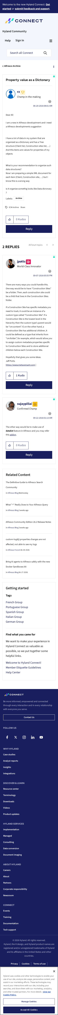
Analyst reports (10, 761)
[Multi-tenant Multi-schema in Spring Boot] (53, 245)
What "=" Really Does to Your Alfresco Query (27, 504)
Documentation (11, 923)
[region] (29, 991)
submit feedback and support (32, 8)
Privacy (14, 963)
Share (22, 207)
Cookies (25, 963)
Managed (7, 836)
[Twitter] (15, 737)
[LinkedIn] (33, 737)
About (6, 876)
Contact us (29, 717)
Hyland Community (14, 31)
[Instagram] (24, 737)
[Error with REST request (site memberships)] (47, 245)
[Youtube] (41, 737)
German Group (15, 622)
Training (7, 917)
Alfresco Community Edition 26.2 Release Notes (28, 522)
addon (13, 434)
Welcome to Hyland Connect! (23, 663)
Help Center (13, 672)
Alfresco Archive (12, 66)
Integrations (9, 773)
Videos (6, 808)
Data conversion (11, 848)
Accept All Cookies (28, 1009)
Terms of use (39, 963)
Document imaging (12, 854)
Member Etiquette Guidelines (23, 668)
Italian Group (14, 617)
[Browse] (51, 41)
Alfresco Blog (13, 493)
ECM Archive (14, 207)
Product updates (11, 814)
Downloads (8, 801)
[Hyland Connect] (23, 20)
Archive (19, 198)
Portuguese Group (17, 607)
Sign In (19, 40)
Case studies (9, 754)
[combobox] (29, 53)
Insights (7, 767)
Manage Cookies (29, 1001)
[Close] (54, 971)
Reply (29, 229)
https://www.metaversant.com (20, 365)
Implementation (11, 829)
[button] (10, 219)
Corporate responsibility (15, 889)
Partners (7, 882)
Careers (6, 870)
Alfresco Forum (14, 550)
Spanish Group (15, 612)
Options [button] (53, 66)
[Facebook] (7, 737)
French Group (14, 602)
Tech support (9, 929)
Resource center (11, 789)
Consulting (8, 842)
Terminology (9, 795)
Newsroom (8, 895)
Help (8, 41)
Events (6, 910)
